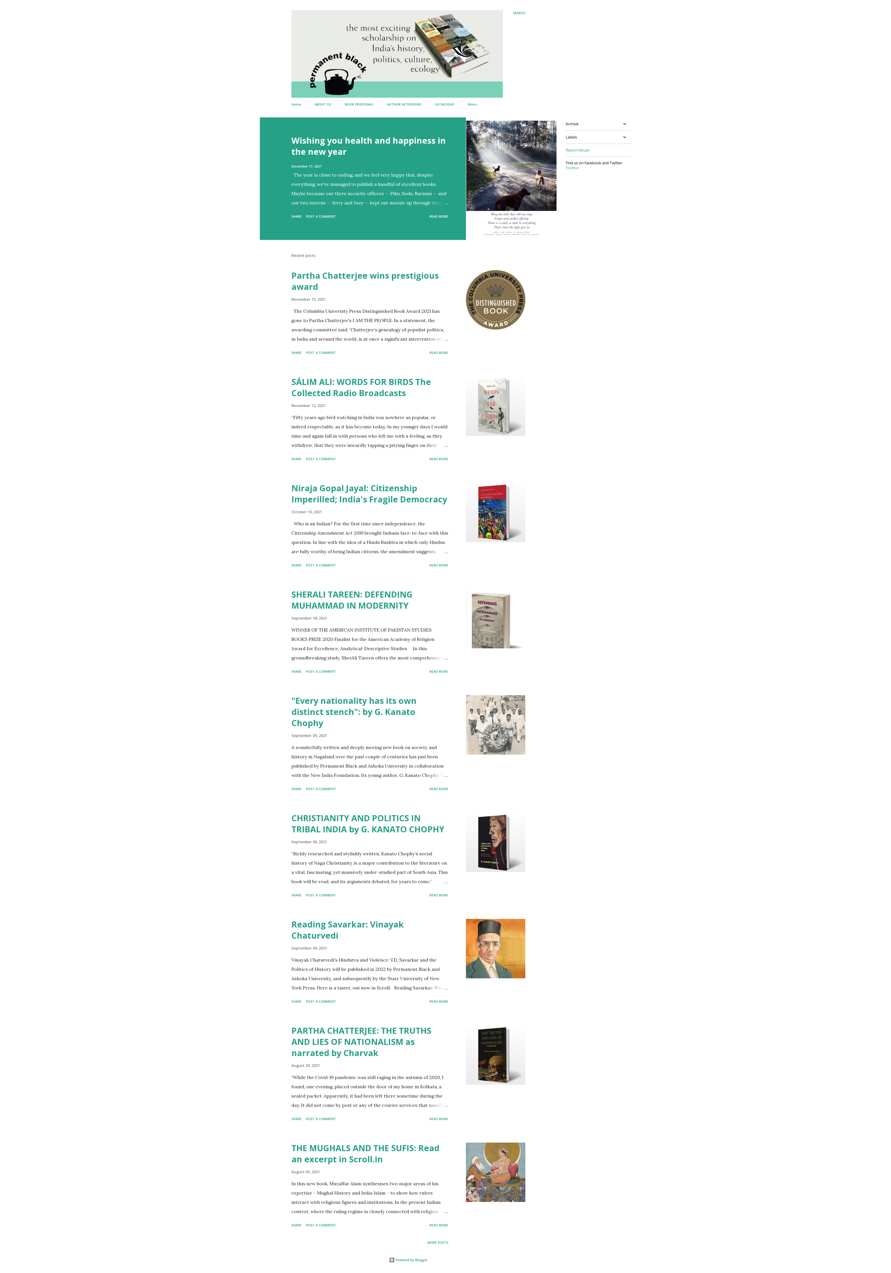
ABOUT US (323, 104)
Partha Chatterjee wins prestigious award (365, 281)
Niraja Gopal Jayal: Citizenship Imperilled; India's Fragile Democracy (369, 493)
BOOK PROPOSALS (359, 104)
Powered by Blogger (411, 1260)
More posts (437, 1242)
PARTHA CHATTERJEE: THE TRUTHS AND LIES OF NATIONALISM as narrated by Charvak (361, 1042)
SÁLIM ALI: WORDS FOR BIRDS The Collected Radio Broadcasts (361, 387)
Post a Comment (321, 216)
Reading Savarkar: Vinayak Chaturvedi (347, 930)
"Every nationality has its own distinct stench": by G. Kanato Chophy (353, 712)
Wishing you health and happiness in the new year (368, 146)
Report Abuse (578, 150)
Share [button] (296, 216)
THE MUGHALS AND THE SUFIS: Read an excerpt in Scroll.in (365, 1153)
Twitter (572, 167)
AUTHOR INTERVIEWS (404, 104)
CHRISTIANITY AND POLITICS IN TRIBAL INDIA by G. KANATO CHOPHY (367, 823)
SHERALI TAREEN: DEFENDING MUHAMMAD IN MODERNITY (352, 600)
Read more (438, 216)
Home (296, 104)
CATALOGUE (444, 104)
